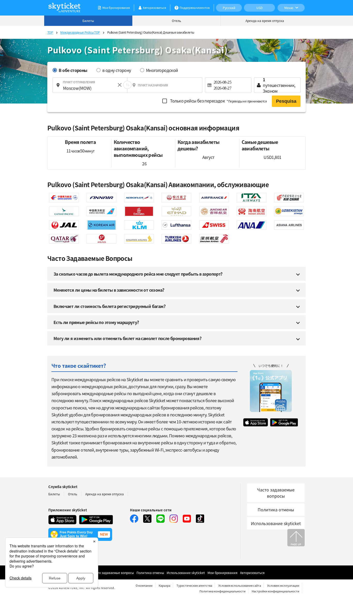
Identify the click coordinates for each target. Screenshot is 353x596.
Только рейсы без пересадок (218, 101)
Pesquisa (286, 101)
